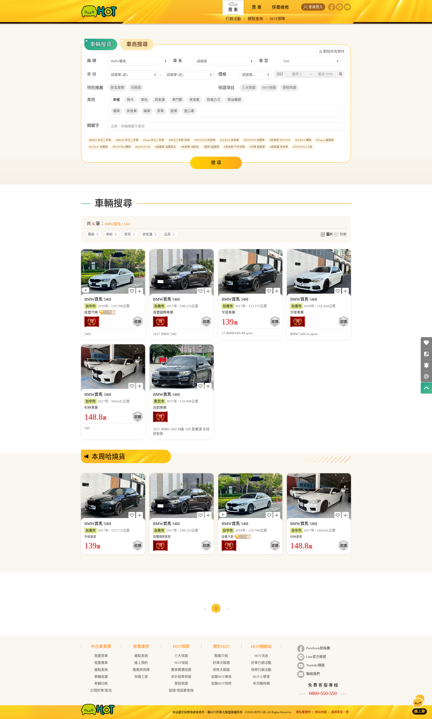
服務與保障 (141, 670)
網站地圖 (321, 712)
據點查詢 (255, 19)
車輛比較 (101, 683)
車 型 (263, 61)
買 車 (233, 9)
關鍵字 (93, 125)
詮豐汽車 (91, 312)
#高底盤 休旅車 (279, 147)
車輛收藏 (101, 676)
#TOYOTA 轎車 (121, 147)
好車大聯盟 (221, 663)
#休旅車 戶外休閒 (234, 147)
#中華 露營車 (257, 147)
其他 (91, 99)
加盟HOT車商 (221, 676)
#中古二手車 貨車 (179, 140)
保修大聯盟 (221, 670)
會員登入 (315, 7)
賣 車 (256, 7)
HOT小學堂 (261, 676)
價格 (222, 74)
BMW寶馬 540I (97, 299)
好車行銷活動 (261, 663)
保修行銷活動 (261, 670)
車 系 (177, 61)
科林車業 (91, 407)
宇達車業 (228, 312)
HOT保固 (181, 663)
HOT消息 (261, 656)
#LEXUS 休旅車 (229, 140)
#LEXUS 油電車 (98, 147)
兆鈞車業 (159, 407)
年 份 (91, 74)
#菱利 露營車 (211, 147)
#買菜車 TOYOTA (279, 140)
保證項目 (226, 88)
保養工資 (141, 676)
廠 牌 (91, 61)
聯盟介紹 (221, 656)
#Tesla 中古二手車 (153, 140)
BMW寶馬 (113, 224)
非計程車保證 (181, 676)
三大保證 (181, 656)
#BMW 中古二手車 (100, 140)
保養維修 (280, 7)
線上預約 (141, 663)
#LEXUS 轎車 (303, 140)
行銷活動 (233, 19)
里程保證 (181, 683)
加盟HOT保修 (221, 683)
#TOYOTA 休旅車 (204, 140)
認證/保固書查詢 (181, 690)
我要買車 (101, 656)
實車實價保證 (181, 670)
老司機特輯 (261, 683)
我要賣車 (101, 663)
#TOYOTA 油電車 (254, 140)
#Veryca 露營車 (325, 140)
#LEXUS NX (142, 147)
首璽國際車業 (163, 312)
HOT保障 (277, 19)
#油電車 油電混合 (165, 147)
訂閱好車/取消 (101, 690)
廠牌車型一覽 (340, 712)
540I (127, 224)
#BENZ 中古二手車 (127, 140)
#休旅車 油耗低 (190, 147)
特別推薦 (95, 88)
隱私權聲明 (303, 712)
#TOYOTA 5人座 (302, 147)
